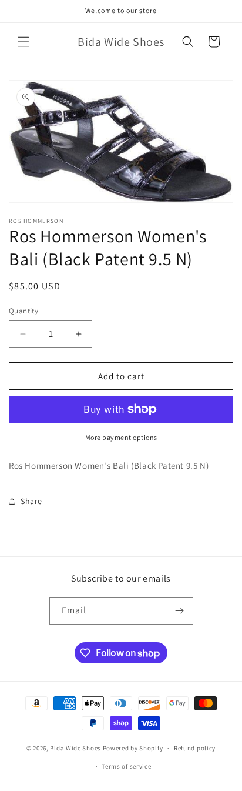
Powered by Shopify (133, 748)
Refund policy (195, 748)
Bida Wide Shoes (75, 748)
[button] (23, 42)
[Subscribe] (180, 611)
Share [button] (31, 501)
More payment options (121, 437)
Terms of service (126, 766)
